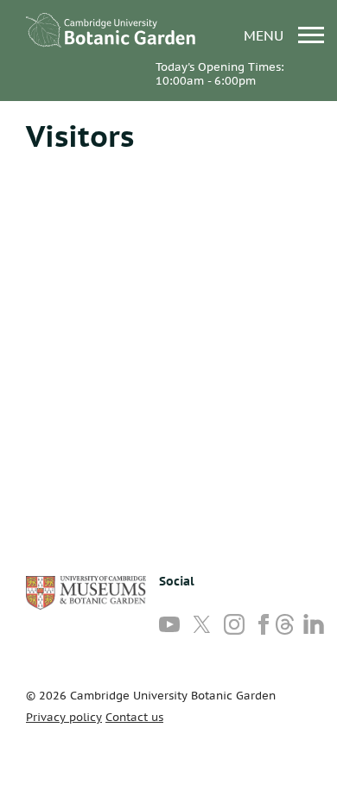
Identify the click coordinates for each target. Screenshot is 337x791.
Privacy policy (64, 717)
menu (266, 35)
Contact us (134, 717)
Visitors (80, 136)
